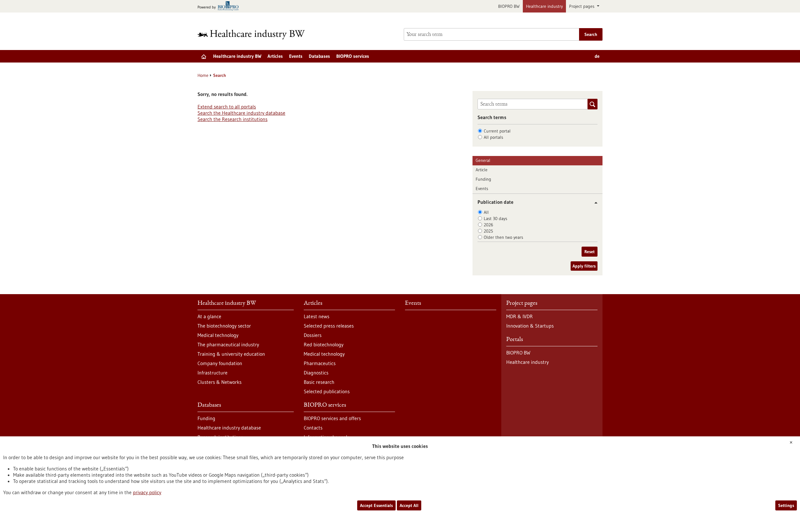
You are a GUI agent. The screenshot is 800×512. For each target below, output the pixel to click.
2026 (488, 225)
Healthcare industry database (229, 427)
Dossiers (313, 335)
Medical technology (218, 335)
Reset (589, 251)
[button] (594, 203)
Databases (319, 56)
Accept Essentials (376, 505)
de (597, 56)
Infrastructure (213, 372)
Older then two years (503, 237)
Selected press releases (329, 326)
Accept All (409, 505)
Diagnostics (316, 372)
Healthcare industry (544, 6)
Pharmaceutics (320, 363)
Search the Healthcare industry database (241, 113)
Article (482, 170)
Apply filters (584, 266)
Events (295, 56)
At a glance (209, 316)
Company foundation (220, 363)
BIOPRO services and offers (332, 418)
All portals (493, 137)
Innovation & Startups (530, 326)
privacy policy (147, 492)
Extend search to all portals (227, 106)
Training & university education (231, 354)
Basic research (319, 382)
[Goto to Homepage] (255, 34)
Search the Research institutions (233, 119)
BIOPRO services (352, 56)
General (483, 160)
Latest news (316, 316)
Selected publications (327, 391)
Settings (786, 505)
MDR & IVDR (519, 316)
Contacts (313, 427)
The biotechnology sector (224, 326)
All (486, 212)
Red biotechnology (323, 344)
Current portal (497, 131)
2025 (488, 231)
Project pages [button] (582, 6)
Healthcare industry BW (237, 56)
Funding (483, 179)
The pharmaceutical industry (228, 344)
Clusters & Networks (220, 382)
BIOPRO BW (509, 6)
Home (203, 75)
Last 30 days (495, 218)
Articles (275, 56)
